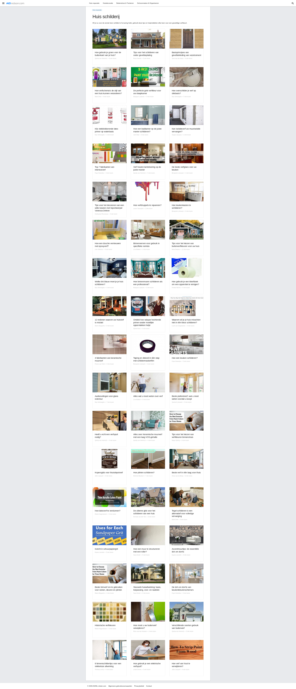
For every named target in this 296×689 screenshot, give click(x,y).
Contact (149, 686)
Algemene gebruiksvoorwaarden (120, 686)
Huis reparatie (94, 3)
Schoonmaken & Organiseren (148, 3)
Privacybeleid (139, 686)
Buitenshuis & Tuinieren (125, 3)
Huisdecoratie (108, 3)
